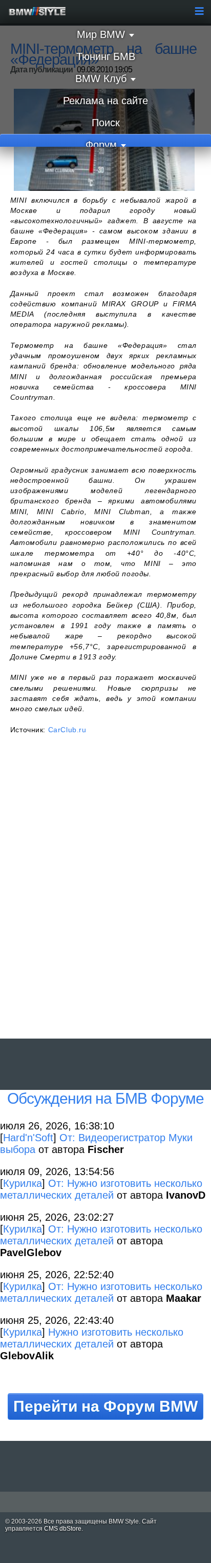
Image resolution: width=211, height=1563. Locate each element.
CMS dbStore (62, 1528)
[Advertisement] (105, 898)
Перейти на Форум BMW (105, 1406)
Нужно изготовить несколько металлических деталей (91, 1338)
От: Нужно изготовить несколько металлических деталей (101, 1189)
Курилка (22, 1183)
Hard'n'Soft (28, 1137)
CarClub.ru (67, 730)
